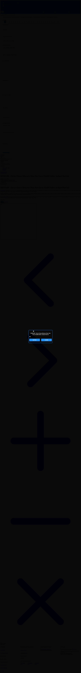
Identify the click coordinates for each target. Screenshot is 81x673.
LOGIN (46, 340)
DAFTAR (34, 340)
